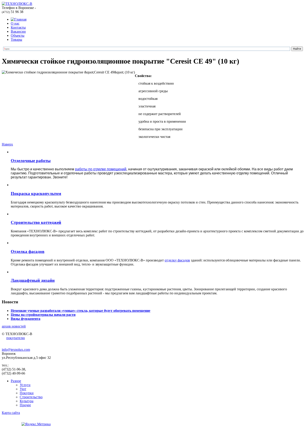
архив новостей (14, 326)
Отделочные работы (31, 160)
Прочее (25, 405)
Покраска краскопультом (36, 193)
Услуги (25, 385)
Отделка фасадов (27, 251)
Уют (23, 389)
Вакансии (18, 31)
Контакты (18, 27)
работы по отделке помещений (100, 169)
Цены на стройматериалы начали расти (43, 315)
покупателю (15, 338)
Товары (16, 39)
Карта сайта (11, 413)
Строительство (31, 397)
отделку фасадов (177, 260)
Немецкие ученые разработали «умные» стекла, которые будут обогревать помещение (80, 310)
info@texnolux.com (16, 349)
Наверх (7, 144)
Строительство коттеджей (36, 222)
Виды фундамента (25, 319)
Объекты (17, 35)
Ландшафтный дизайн (33, 280)
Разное (16, 381)
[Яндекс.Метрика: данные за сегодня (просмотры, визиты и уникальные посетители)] (36, 424)
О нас (15, 23)
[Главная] (18, 19)
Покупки (27, 393)
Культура (26, 401)
